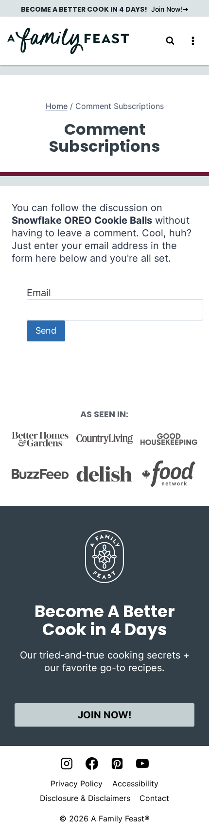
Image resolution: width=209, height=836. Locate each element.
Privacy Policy (77, 783)
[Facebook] (91, 763)
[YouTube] (142, 763)
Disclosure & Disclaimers (85, 798)
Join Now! (167, 9)
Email (39, 293)
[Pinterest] (117, 763)
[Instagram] (66, 763)
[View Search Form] (170, 41)
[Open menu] (193, 40)
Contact (154, 798)
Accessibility (135, 783)
